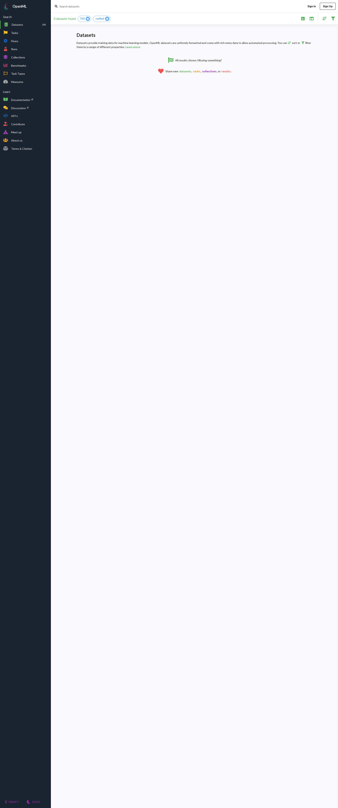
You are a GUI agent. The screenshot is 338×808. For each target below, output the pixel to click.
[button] (84, 19)
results (226, 71)
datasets (185, 71)
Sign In (311, 6)
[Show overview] (302, 18)
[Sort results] (323, 18)
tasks (196, 71)
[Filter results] (333, 18)
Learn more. (133, 47)
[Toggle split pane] (311, 18)
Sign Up (328, 6)
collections (209, 71)
